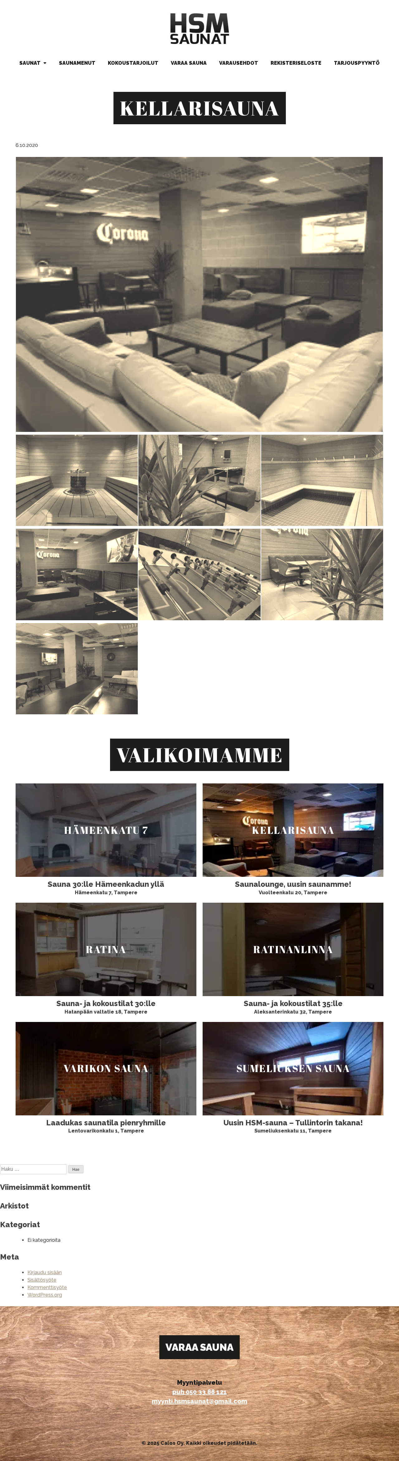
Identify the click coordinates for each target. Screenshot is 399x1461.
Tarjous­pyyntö (357, 63)
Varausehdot (238, 63)
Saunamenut (77, 63)
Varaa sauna (189, 63)
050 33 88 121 (206, 1392)
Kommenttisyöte (47, 1287)
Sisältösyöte (41, 1280)
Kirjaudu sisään (44, 1272)
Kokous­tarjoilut (133, 63)
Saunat (30, 63)
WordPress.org (44, 1295)
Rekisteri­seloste (296, 63)
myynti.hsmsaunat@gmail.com (199, 1401)
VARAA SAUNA (199, 1347)
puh (179, 1392)
